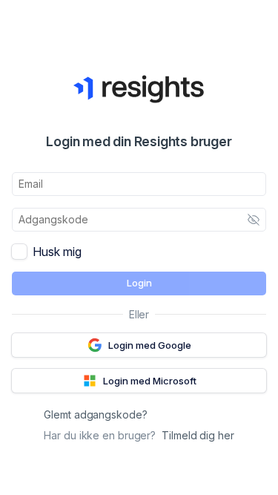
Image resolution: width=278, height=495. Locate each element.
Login (139, 283)
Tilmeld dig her (198, 435)
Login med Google (149, 345)
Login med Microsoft (149, 381)
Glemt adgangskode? (95, 414)
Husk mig (57, 251)
